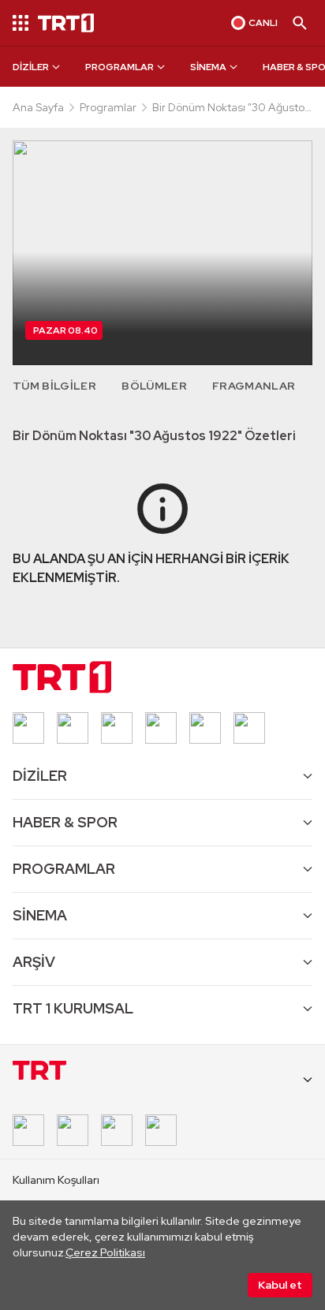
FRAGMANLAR (254, 386)
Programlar (108, 107)
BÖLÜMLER (154, 386)
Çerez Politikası (105, 1252)
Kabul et (280, 1285)
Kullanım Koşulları (56, 1180)
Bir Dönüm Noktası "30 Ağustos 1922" (231, 107)
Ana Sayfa (38, 107)
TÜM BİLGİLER (54, 386)
